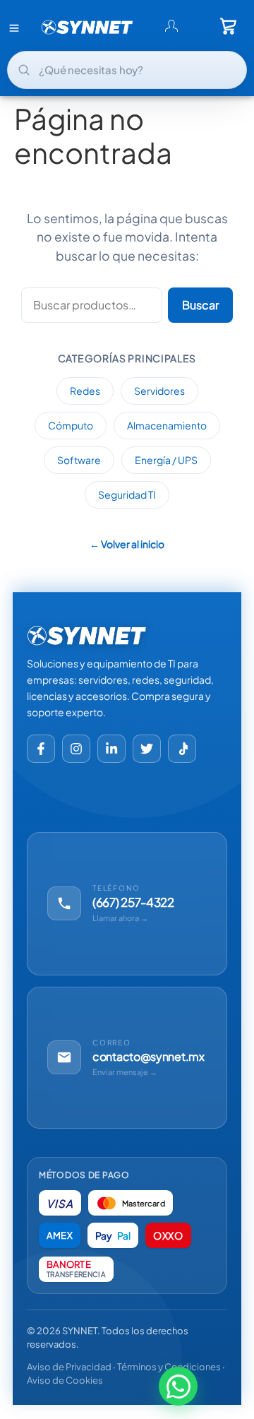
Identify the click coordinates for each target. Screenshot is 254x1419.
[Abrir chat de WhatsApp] (178, 1387)
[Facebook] (41, 749)
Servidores (159, 390)
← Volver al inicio (127, 544)
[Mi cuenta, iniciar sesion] (171, 26)
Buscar (200, 304)
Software (79, 459)
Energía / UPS (166, 459)
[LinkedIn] (111, 749)
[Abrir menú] (14, 27)
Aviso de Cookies (65, 1380)
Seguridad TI (127, 494)
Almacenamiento (167, 425)
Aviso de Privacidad (69, 1366)
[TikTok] (182, 749)
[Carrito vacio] (228, 26)
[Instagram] (76, 749)
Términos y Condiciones (169, 1366)
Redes (85, 390)
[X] (147, 749)
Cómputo (70, 425)
